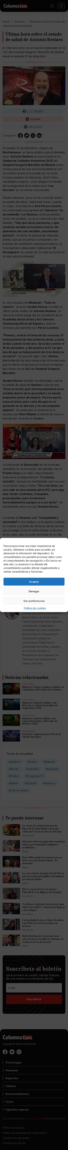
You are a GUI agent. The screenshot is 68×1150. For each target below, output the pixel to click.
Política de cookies (35, 608)
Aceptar (34, 581)
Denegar (34, 591)
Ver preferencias (34, 600)
